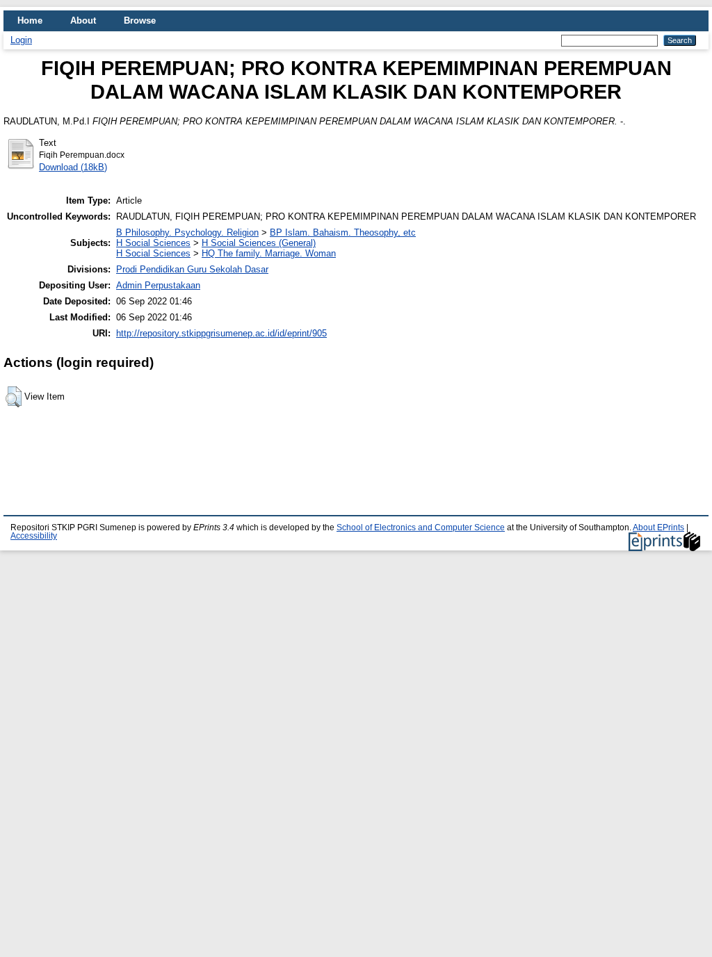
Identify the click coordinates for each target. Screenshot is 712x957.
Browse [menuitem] (140, 20)
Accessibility (33, 536)
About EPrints (658, 527)
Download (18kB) (73, 167)
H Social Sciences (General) (259, 243)
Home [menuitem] (29, 20)
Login (21, 40)
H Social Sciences (153, 243)
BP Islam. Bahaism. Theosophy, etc (343, 232)
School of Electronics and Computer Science (421, 527)
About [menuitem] (83, 20)
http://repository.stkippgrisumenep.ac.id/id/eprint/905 (221, 333)
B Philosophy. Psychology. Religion (187, 232)
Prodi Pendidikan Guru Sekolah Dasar (192, 269)
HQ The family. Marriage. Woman (269, 253)
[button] (14, 396)
